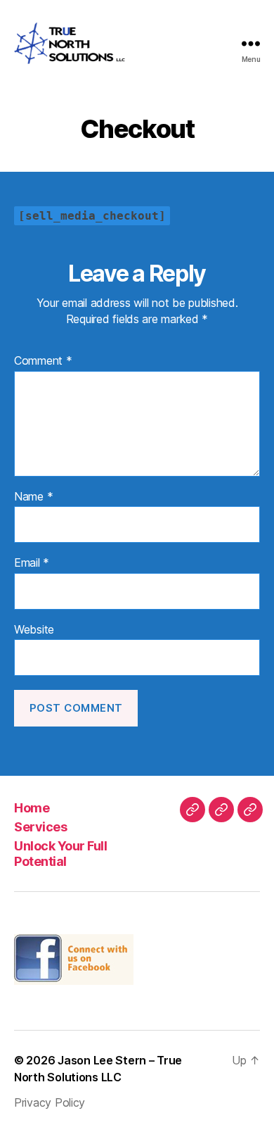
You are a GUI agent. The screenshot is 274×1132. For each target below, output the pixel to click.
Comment (43, 361)
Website (34, 630)
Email (31, 563)
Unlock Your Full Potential (60, 853)
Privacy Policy (49, 1102)
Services (40, 826)
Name (33, 497)
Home (31, 807)
